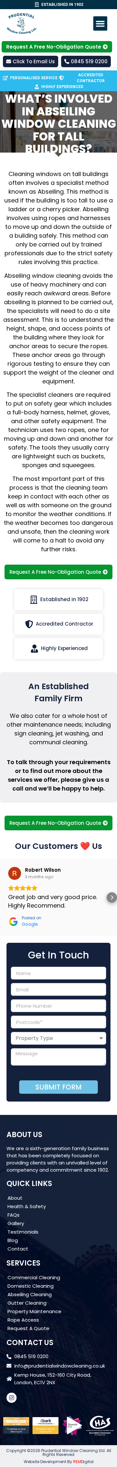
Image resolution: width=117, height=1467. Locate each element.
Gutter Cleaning (26, 1302)
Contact (17, 1248)
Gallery (15, 1223)
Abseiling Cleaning (29, 1294)
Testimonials (22, 1231)
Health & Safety (26, 1206)
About (14, 1197)
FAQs (13, 1214)
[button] (100, 23)
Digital (83, 1461)
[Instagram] (11, 1398)
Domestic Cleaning (30, 1285)
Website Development (45, 1461)
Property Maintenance (34, 1311)
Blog (12, 1240)
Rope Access (23, 1319)
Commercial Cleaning (33, 1277)
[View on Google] (14, 873)
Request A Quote (28, 1328)
